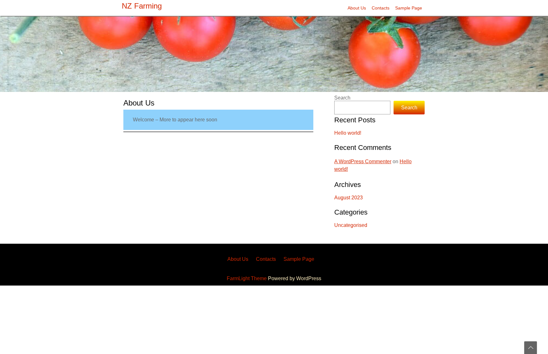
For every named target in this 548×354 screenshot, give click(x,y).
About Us (357, 7)
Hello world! (347, 133)
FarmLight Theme (247, 278)
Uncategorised (350, 225)
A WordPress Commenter (362, 161)
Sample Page (408, 7)
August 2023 (348, 197)
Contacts (380, 7)
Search (342, 97)
